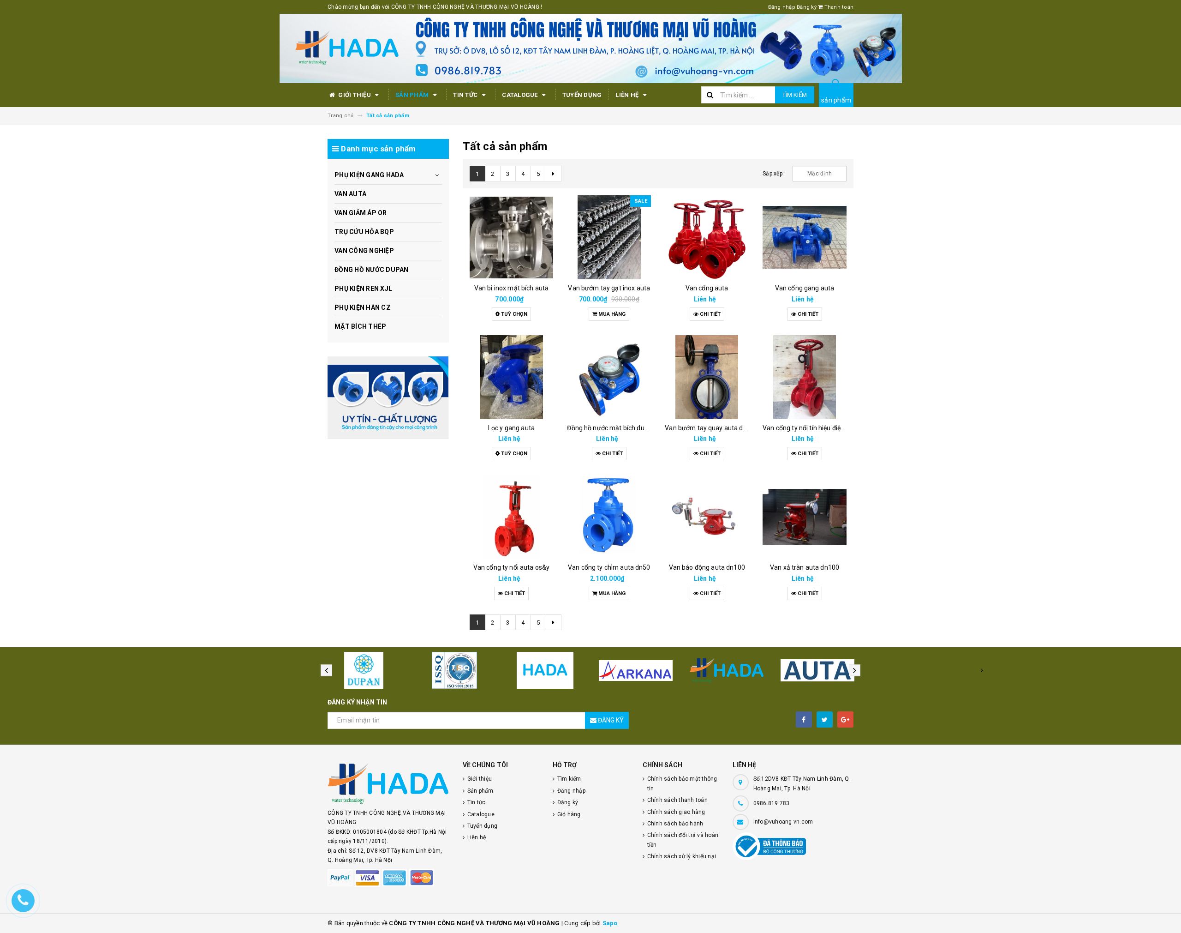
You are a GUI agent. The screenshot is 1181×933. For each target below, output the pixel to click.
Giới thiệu (354, 94)
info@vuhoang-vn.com (783, 822)
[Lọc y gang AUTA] (512, 377)
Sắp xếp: (773, 173)
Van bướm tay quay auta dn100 (711, 428)
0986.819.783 (771, 803)
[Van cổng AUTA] (707, 237)
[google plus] (845, 719)
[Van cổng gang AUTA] (805, 237)
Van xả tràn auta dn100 (804, 567)
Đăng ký (807, 7)
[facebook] (804, 719)
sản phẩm (836, 100)
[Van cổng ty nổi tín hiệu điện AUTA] (805, 377)
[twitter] (825, 719)
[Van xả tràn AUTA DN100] (805, 517)
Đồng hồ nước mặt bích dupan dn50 (619, 428)
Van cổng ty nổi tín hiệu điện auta (811, 428)
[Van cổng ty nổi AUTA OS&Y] (512, 517)
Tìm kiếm (794, 94)
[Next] (553, 173)
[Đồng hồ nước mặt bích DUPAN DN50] (609, 377)
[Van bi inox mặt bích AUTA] (512, 237)
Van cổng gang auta (805, 288)
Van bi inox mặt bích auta (511, 288)
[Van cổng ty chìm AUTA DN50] (609, 517)
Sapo (610, 923)
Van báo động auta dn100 (707, 567)
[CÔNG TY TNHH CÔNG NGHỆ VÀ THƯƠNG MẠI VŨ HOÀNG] (388, 397)
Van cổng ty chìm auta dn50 (609, 567)
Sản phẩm (412, 94)
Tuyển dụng (582, 94)
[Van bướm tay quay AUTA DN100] (707, 377)
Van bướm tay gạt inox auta (609, 288)
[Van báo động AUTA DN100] (707, 517)
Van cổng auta (707, 288)
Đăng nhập (781, 7)
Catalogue (520, 94)
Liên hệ (627, 94)
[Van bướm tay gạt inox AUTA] (609, 237)
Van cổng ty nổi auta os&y (511, 567)
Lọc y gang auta (511, 428)
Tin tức (466, 94)
